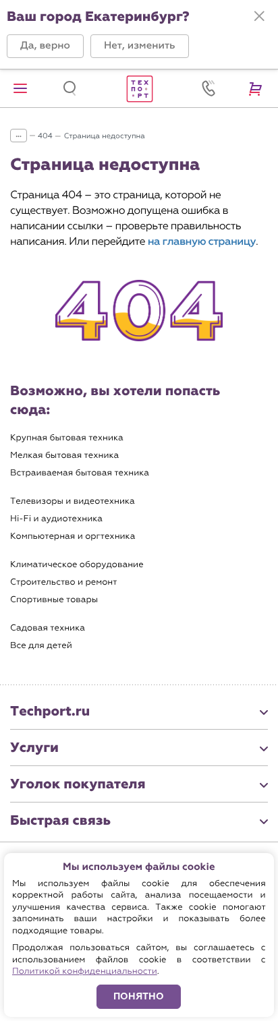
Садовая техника (47, 628)
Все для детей (41, 645)
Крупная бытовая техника (66, 438)
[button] (45, 46)
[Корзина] (257, 88)
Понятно (138, 996)
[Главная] (139, 88)
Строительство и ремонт (63, 582)
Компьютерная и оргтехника (72, 536)
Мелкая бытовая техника (64, 455)
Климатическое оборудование (77, 564)
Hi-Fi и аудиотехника (56, 519)
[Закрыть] (259, 16)
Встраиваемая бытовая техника (79, 473)
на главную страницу (202, 241)
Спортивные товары (54, 599)
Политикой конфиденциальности (84, 971)
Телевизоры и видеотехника (72, 501)
